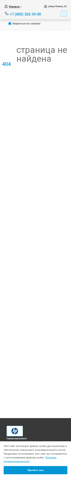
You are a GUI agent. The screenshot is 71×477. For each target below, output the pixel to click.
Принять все (35, 470)
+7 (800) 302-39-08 (25, 14)
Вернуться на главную (27, 23)
